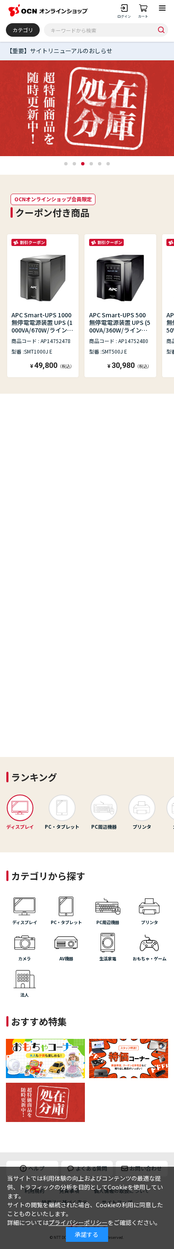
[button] (66, 163)
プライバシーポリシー (78, 1222)
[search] (161, 29)
